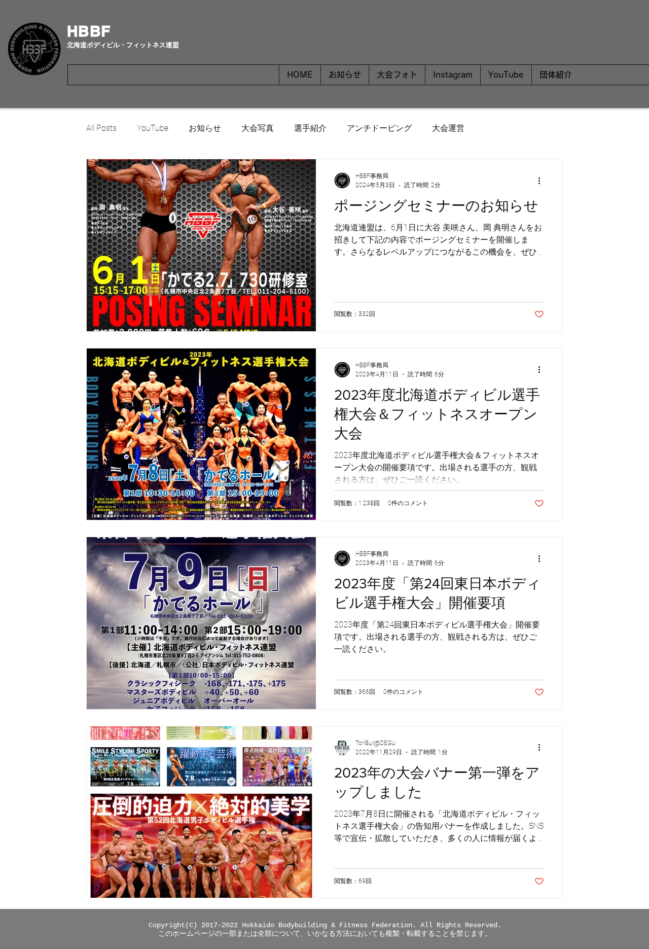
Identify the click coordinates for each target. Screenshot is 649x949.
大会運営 (448, 128)
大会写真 (257, 128)
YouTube (152, 128)
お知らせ (205, 128)
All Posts (101, 128)
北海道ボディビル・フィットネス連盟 (123, 45)
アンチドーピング (379, 128)
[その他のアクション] (542, 180)
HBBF (88, 31)
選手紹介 (310, 128)
